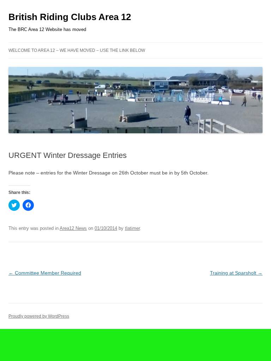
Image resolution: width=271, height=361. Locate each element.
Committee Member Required (44, 273)
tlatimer (132, 228)
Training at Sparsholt (236, 273)
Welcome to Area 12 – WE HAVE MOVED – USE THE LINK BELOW (76, 50)
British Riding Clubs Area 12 (69, 17)
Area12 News (73, 228)
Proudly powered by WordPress (38, 316)
